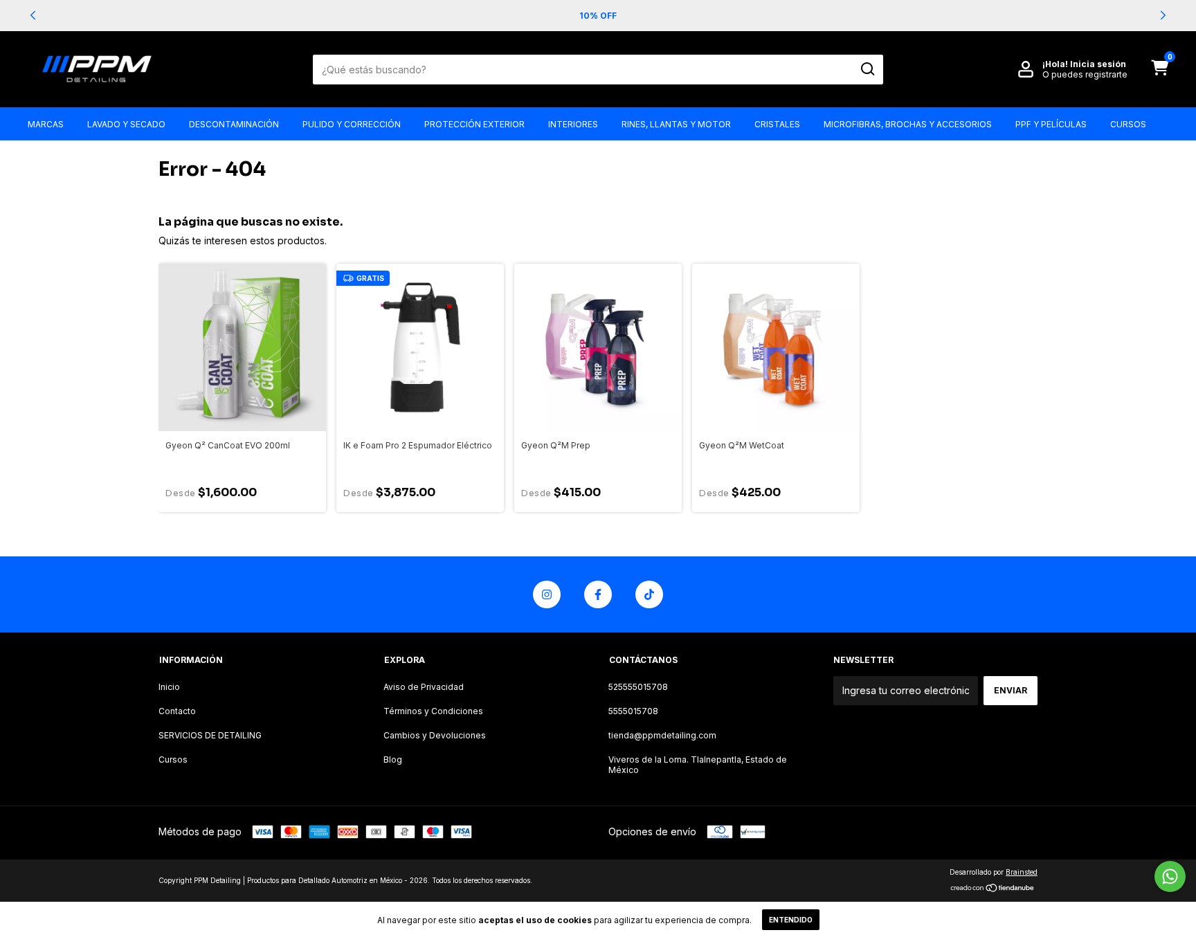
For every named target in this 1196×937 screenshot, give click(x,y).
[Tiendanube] (993, 889)
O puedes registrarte (1084, 74)
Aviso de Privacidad (423, 687)
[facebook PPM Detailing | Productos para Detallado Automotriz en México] (598, 594)
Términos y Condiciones (433, 711)
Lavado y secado (126, 124)
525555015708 (638, 687)
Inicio (169, 687)
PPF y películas (1051, 124)
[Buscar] (866, 69)
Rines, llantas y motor (676, 124)
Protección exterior (474, 124)
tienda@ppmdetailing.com (662, 735)
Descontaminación (234, 124)
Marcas (46, 124)
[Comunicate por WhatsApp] (1170, 876)
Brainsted (1022, 872)
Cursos (1128, 124)
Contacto (177, 711)
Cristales (777, 124)
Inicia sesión (1098, 64)
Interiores (573, 124)
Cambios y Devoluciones (434, 735)
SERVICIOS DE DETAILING (210, 735)
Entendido (791, 920)
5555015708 (633, 711)
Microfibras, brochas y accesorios (908, 124)
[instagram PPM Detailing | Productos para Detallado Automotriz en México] (547, 594)
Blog (392, 759)
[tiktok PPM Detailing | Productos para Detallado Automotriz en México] (649, 594)
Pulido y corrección (351, 124)
